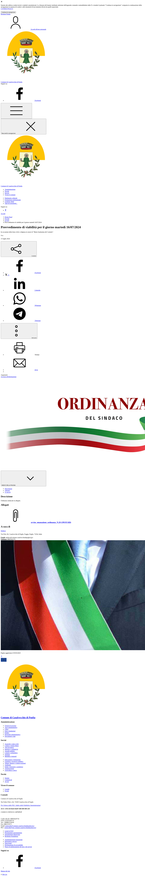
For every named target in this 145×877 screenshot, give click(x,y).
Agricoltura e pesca (11, 770)
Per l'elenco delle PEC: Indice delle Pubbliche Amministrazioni (20, 805)
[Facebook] (5, 210)
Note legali (8, 843)
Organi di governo (10, 726)
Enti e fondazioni (10, 731)
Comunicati (8, 780)
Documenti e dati (10, 736)
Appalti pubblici (10, 751)
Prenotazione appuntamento (13, 833)
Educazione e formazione (13, 760)
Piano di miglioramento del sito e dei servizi (18, 847)
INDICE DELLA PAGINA (9, 485)
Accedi (3, 214)
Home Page (8, 217)
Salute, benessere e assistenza (14, 767)
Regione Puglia (5, 14)
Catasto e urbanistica (11, 753)
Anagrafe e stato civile (12, 744)
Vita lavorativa (9, 747)
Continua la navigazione (8, 12)
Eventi (7, 791)
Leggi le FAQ (9, 831)
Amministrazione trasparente (13, 840)
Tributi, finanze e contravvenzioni (15, 763)
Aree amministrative (11, 727)
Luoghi (7, 789)
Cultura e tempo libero (12, 746)
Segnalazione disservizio (12, 834)
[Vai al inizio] (1, 656)
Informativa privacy (11, 841)
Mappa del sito (5, 871)
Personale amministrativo (12, 734)
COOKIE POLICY (7, 9)
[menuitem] (23, 273)
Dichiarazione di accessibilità (14, 845)
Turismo (7, 754)
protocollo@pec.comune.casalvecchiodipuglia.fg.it (20, 827)
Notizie (7, 778)
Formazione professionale (13, 200)
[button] (10, 189)
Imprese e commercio (11, 749)
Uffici (6, 729)
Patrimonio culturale (11, 198)
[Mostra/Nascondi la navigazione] (16, 111)
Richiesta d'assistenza (11, 836)
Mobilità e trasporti (10, 756)
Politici (7, 733)
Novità (7, 219)
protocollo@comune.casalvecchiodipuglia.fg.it (19, 826)
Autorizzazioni (9, 768)
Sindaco (3, 531)
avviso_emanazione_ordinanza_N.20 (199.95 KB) (51, 522)
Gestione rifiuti (9, 201)
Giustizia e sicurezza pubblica (14, 761)
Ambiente (8, 765)
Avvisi (7, 220)
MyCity (4, 874)
